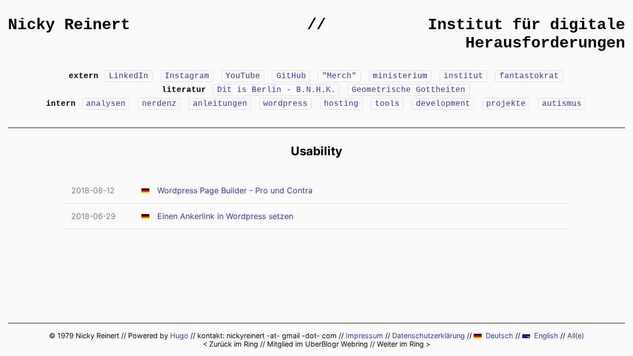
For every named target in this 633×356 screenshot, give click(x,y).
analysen (106, 103)
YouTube (243, 76)
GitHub (291, 76)
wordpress (285, 103)
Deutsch (499, 335)
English (546, 335)
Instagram (187, 76)
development (443, 103)
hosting (341, 103)
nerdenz (159, 103)
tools (387, 103)
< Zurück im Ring (230, 344)
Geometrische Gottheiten (408, 90)
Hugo (179, 335)
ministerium (400, 76)
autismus (562, 103)
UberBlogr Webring (336, 344)
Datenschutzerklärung (428, 335)
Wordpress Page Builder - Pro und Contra (235, 190)
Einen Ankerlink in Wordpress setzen (225, 216)
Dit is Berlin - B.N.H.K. (276, 90)
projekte (506, 103)
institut (463, 76)
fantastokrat (529, 76)
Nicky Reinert (69, 25)
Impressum (364, 335)
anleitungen (220, 103)
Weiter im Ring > (403, 344)
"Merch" (339, 76)
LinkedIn (128, 76)
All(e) (575, 335)
